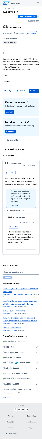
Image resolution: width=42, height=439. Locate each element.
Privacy (10, 416)
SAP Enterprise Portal (9, 42)
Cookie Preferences (10, 434)
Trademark (10, 428)
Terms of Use (31, 416)
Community (15, 3)
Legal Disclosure (31, 422)
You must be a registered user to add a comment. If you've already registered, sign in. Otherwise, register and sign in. (20, 196)
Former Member (15, 27)
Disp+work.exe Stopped (12, 328)
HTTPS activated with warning (14, 311)
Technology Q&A (9, 8)
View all (5, 398)
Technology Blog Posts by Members (18, 294)
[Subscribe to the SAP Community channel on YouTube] (23, 409)
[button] (28, 33)
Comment (34, 91)
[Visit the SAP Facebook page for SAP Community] (15, 409)
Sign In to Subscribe (27, 16)
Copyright (10, 422)
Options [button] (38, 17)
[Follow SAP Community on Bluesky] (19, 409)
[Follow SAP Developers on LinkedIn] (27, 409)
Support (31, 428)
